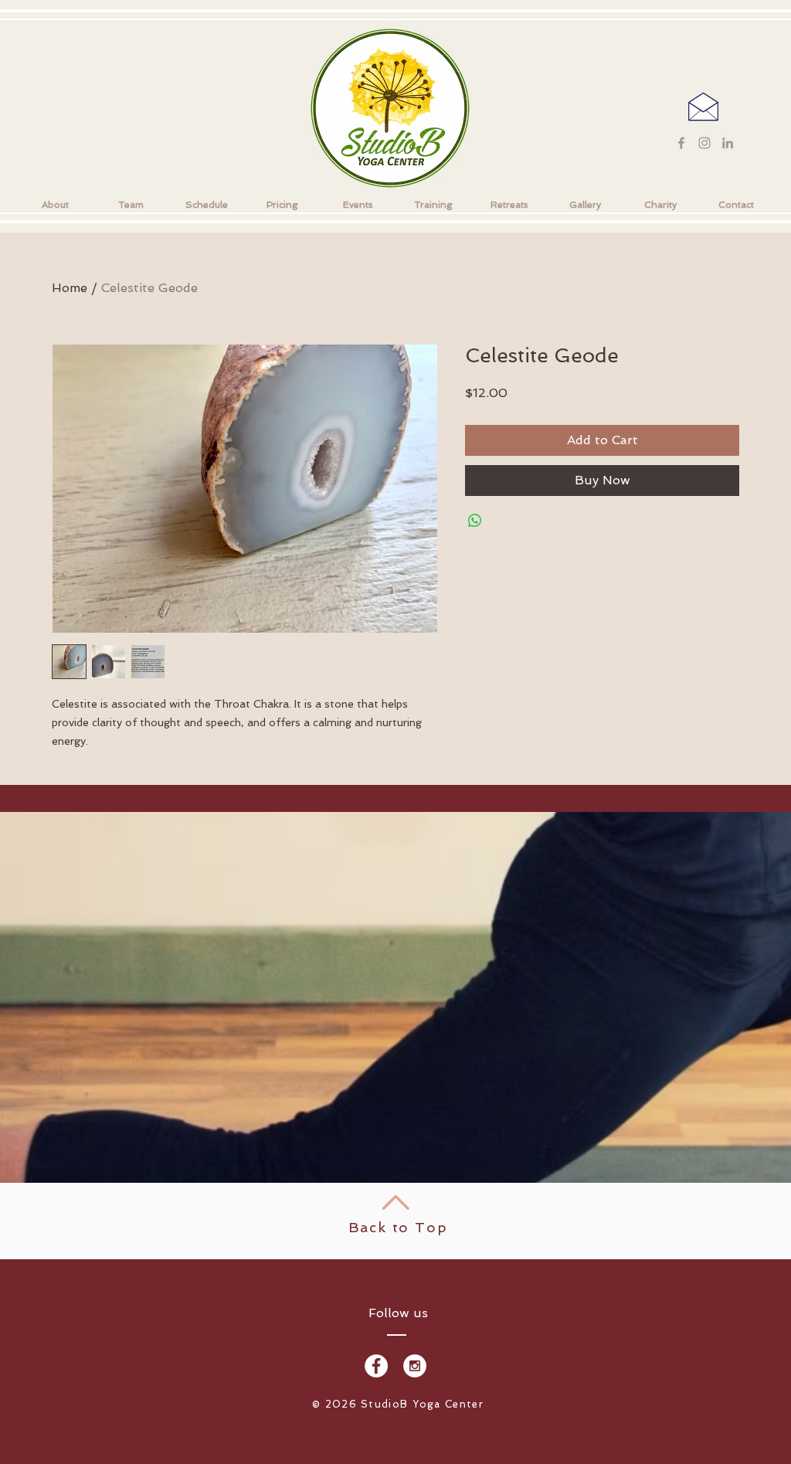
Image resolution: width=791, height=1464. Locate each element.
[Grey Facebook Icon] (681, 143)
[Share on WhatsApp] (475, 520)
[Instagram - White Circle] (414, 1365)
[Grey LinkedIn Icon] (727, 143)
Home (69, 287)
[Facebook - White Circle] (376, 1365)
